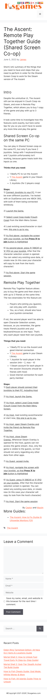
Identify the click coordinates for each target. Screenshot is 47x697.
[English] (21, 2)
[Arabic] (18, 2)
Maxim (40, 507)
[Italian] (30, 2)
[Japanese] (33, 2)
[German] (27, 2)
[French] (24, 2)
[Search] (40, 629)
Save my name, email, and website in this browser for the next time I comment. (24, 601)
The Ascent (17, 177)
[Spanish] (41, 2)
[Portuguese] (38, 2)
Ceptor (29, 507)
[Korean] (36, 2)
